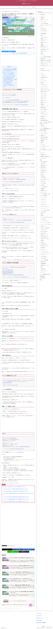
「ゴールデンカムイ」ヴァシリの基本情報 (9, 68)
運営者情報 (43, 626)
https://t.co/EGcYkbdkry (15, 99)
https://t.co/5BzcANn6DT (9, 272)
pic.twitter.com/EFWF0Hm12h (19, 274)
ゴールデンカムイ (5, 545)
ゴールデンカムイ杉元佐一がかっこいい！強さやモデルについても (14, 486)
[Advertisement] (18, 59)
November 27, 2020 (21, 222)
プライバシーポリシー (49, 626)
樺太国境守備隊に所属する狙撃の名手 (10, 69)
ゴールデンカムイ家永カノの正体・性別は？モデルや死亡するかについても (15, 491)
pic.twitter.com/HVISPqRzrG (7, 382)
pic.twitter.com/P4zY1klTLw (22, 102)
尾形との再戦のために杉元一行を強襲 (10, 79)
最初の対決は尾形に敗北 (7, 78)
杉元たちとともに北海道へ (8, 80)
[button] (23, 552)
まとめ (3, 86)
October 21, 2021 (21, 448)
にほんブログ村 (38, 615)
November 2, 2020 (25, 104)
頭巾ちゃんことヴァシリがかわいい (8, 72)
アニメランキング (39, 613)
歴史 (8, 545)
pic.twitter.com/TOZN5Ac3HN (24, 446)
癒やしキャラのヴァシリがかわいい (9, 75)
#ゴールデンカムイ (14, 102)
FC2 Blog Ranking (39, 620)
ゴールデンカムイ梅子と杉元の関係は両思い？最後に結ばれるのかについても (16, 496)
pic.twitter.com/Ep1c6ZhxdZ (20, 179)
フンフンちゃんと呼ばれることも (9, 74)
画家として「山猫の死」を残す (8, 85)
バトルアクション (12, 545)
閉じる (10, 66)
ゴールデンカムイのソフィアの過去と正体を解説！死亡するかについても (15, 488)
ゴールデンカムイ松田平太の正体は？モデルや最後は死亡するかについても (15, 501)
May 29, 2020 (20, 181)
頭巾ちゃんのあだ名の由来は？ (8, 73)
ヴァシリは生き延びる (7, 84)
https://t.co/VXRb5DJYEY (7, 102)
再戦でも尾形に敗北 (7, 81)
